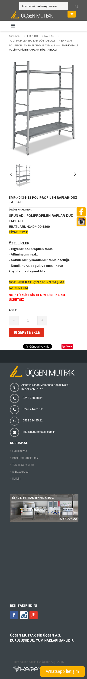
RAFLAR (49, 36)
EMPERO (32, 36)
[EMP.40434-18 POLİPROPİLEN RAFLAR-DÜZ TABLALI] (43, 156)
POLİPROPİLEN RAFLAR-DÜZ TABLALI (32, 40)
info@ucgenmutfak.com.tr (39, 431)
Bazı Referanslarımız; (25, 458)
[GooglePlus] (33, 615)
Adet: (13, 310)
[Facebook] (14, 615)
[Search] (75, 6)
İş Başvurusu (20, 471)
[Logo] (43, 376)
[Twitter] (24, 618)
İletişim (16, 478)
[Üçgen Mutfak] (44, 15)
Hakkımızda (19, 451)
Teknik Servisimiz (23, 464)
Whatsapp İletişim (62, 671)
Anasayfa (14, 36)
